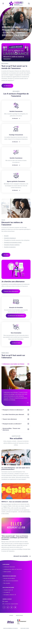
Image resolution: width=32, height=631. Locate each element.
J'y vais (6, 255)
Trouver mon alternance (11, 291)
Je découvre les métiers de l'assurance (13, 569)
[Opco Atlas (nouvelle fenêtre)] (10, 622)
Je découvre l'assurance (9, 566)
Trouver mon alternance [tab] (10, 419)
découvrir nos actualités (21, 556)
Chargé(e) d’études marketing (11, 245)
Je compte (6, 592)
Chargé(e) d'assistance (10, 238)
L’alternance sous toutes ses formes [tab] (13, 364)
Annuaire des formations (9, 578)
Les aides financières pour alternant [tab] (13, 414)
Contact (6, 601)
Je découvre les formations (16, 315)
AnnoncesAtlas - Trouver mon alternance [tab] (11, 429)
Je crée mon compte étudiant (11, 603)
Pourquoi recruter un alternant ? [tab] (12, 424)
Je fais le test (16, 343)
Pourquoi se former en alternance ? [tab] (13, 410)
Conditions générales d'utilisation (10, 628)
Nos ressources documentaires (11, 580)
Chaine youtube (7, 571)
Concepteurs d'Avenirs (9, 594)
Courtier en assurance (10, 247)
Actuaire (6, 236)
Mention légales (19, 615)
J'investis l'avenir (7, 590)
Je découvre (7, 85)
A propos (11, 615)
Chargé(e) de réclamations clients (12, 242)
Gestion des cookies (25, 628)
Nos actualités (7, 583)
